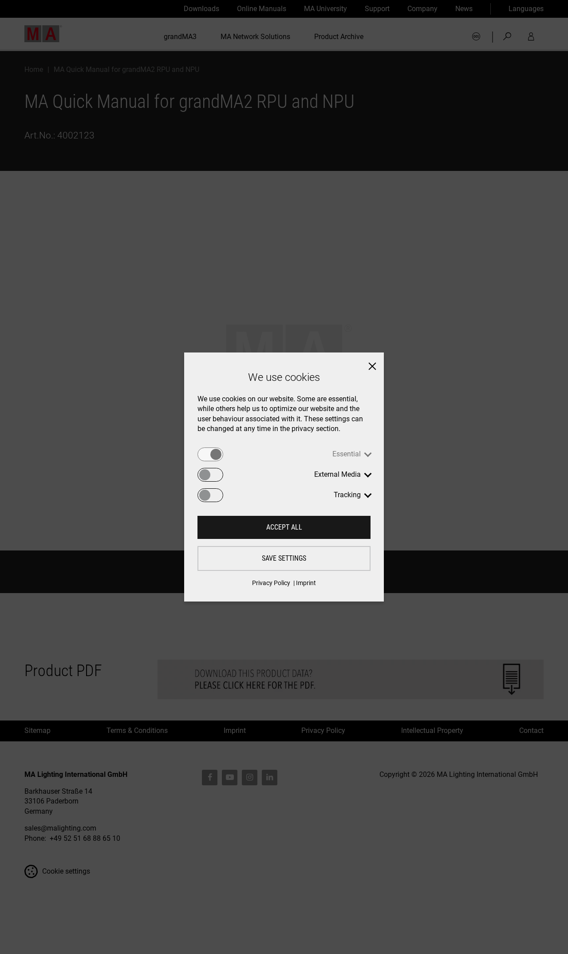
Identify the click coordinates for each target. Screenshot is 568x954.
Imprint (306, 582)
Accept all (284, 527)
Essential (346, 454)
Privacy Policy (271, 582)
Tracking (347, 495)
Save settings (284, 558)
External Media (337, 474)
